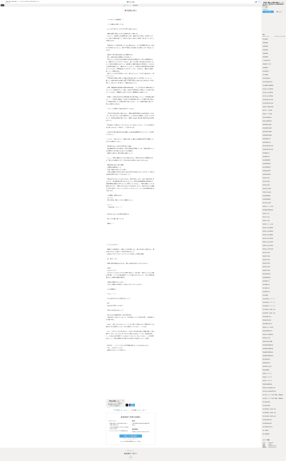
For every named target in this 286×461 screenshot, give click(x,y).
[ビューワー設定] (256, 2)
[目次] (260, 2)
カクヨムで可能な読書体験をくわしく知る (130, 441)
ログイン (136, 438)
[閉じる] (123, 401)
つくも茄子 (265, 7)
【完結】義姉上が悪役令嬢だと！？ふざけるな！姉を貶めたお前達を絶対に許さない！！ (273, 4)
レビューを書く (268, 11)
